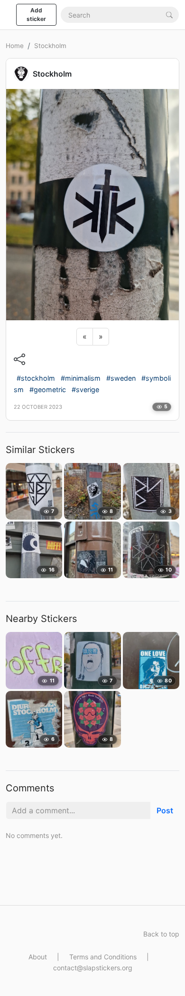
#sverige (85, 389)
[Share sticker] (19, 359)
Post (165, 810)
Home (15, 45)
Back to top (161, 934)
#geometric (47, 389)
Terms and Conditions (103, 957)
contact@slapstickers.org (92, 968)
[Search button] (169, 14)
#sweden (121, 378)
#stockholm (36, 378)
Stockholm (50, 45)
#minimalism (81, 378)
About (37, 957)
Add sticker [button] (36, 14)
